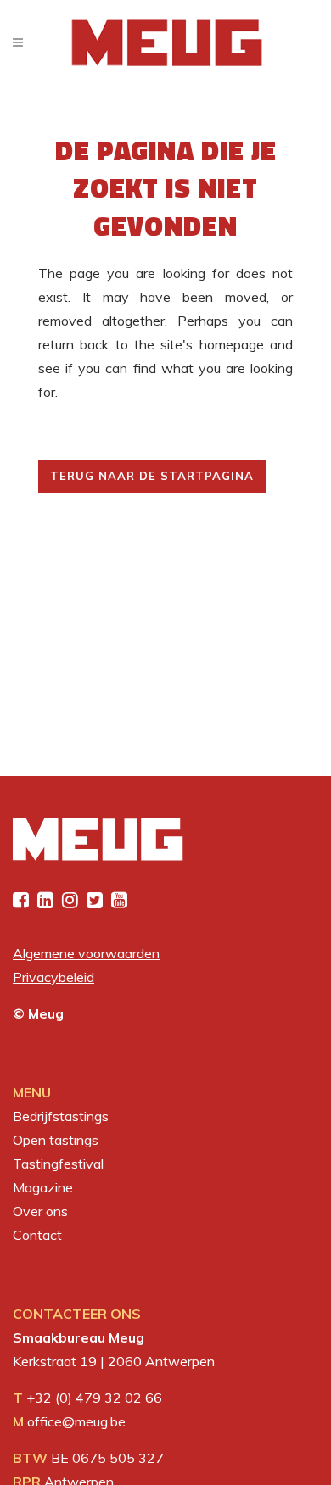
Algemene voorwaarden (86, 953)
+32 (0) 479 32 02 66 (94, 1397)
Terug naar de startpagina (152, 476)
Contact (37, 1234)
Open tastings (55, 1139)
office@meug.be (76, 1421)
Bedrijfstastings (61, 1116)
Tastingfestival (58, 1163)
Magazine (43, 1187)
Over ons (40, 1211)
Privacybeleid (53, 977)
